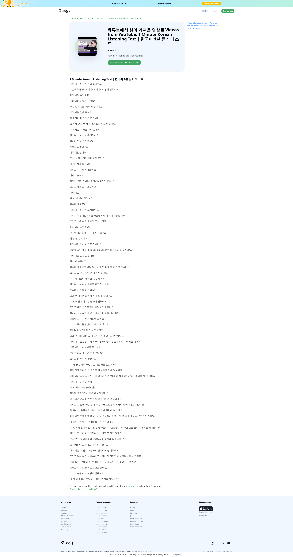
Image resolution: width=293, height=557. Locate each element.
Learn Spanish (101, 510)
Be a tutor (134, 513)
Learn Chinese (101, 527)
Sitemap (217, 551)
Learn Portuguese (102, 521)
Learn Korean (77, 18)
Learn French (101, 513)
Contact (64, 513)
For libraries (66, 524)
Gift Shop (64, 529)
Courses (90, 18)
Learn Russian (101, 532)
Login (216, 11)
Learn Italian (101, 518)
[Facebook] (218, 543)
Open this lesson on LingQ (84, 489)
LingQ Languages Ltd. (80, 551)
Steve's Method (67, 516)
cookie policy (176, 554)
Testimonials (66, 527)
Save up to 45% (211, 3)
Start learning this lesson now (124, 62)
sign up (131, 486)
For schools (65, 518)
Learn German (101, 516)
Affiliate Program (136, 521)
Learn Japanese (102, 524)
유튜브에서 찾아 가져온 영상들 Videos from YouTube (119, 18)
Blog (132, 510)
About (63, 507)
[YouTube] (229, 543)
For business (66, 521)
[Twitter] (223, 543)
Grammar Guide (136, 527)
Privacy (210, 551)
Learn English (101, 507)
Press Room (134, 524)
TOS (204, 551)
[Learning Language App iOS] (206, 508)
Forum (132, 507)
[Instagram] (212, 543)
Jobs (131, 516)
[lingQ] (64, 11)
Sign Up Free (228, 11)
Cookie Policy (227, 551)
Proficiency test (136, 518)
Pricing (64, 510)
